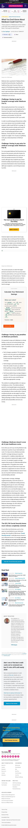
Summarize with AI (8, 37)
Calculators (15, 786)
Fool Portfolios (18, 773)
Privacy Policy (4, 812)
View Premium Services (11, 740)
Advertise (4, 775)
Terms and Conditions (6, 822)
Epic (16, 769)
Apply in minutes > (14, 229)
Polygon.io (16, 760)
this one (11, 675)
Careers (3, 767)
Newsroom (4, 771)
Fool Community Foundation (7, 800)
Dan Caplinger (6, 31)
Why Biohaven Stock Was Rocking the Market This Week (16, 600)
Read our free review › (12, 703)
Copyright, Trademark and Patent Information (11, 819)
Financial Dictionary (16, 788)
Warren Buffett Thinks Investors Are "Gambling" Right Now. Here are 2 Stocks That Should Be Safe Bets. (17, 586)
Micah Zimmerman (19, 602)
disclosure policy (7, 655)
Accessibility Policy (5, 817)
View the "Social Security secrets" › (13, 561)
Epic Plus (17, 771)
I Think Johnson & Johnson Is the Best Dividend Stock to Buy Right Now (17, 605)
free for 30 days (19, 652)
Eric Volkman (18, 589)
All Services (17, 765)
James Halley (18, 583)
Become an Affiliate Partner (7, 802)
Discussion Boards (16, 784)
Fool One (17, 775)
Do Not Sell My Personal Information (9, 825)
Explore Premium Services (14, 16)
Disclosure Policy (5, 814)
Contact (3, 773)
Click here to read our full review (12, 693)
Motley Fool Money (19, 777)
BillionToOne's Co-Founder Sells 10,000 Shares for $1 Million (17, 576)
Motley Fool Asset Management (8, 794)
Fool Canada (4, 784)
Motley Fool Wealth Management (8, 796)
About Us (3, 765)
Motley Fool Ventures (6, 798)
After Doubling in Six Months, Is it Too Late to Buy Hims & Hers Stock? (17, 581)
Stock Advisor (18, 767)
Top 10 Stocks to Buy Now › (15, 5)
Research (3, 769)
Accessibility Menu (14, 0)
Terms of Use (4, 809)
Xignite (11, 760)
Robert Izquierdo (18, 573)
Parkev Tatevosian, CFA (20, 578)
